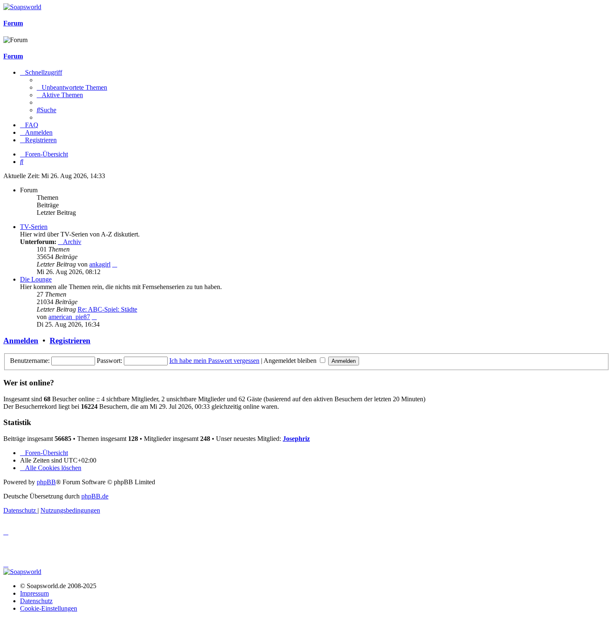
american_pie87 (69, 316)
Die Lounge (36, 279)
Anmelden (20, 340)
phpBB (46, 482)
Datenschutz (36, 600)
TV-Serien (34, 226)
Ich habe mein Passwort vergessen (214, 360)
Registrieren (70, 340)
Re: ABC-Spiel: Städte (107, 309)
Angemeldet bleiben (291, 360)
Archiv (72, 241)
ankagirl (100, 264)
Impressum (34, 593)
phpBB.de (94, 496)
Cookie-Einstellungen (48, 608)
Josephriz (296, 438)
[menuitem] (72, 87)
